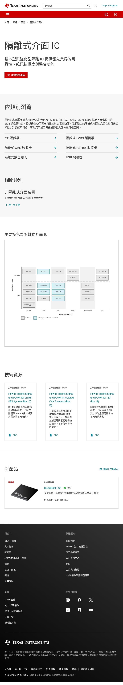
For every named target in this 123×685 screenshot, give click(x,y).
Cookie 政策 (21, 669)
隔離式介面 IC (36, 22)
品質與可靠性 (72, 569)
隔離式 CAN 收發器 (18, 148)
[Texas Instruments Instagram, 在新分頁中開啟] (68, 601)
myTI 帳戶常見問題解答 (77, 575)
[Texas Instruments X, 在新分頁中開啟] (91, 601)
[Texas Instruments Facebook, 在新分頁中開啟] (79, 601)
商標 (74, 669)
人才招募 (8, 546)
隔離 (23, 22)
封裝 (68, 564)
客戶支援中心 (72, 558)
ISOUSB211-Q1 (61, 493)
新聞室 (7, 552)
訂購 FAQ (9, 617)
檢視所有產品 (18, 75)
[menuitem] (106, 14)
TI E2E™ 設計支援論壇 (77, 546)
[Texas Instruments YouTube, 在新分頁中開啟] (91, 611)
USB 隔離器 (74, 157)
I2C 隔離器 (12, 138)
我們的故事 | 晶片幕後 (15, 558)
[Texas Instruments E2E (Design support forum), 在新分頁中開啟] (79, 611)
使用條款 (63, 669)
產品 (15, 22)
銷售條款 (50, 669)
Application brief (20, 412)
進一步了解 (14, 205)
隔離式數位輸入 (15, 157)
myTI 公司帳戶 (11, 605)
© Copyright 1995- (16, 675)
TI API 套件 (9, 599)
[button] (7, 14)
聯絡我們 (70, 541)
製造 (6, 575)
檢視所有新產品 (111, 469)
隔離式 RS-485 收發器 (81, 148)
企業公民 (8, 581)
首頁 (6, 22)
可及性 (7, 669)
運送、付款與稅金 (13, 611)
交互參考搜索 (72, 552)
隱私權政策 (36, 669)
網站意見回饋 (87, 669)
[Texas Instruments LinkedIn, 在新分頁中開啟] (68, 611)
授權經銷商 (10, 622)
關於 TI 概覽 (10, 541)
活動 (6, 564)
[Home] (21, 6)
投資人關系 (10, 569)
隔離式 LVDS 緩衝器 (80, 138)
